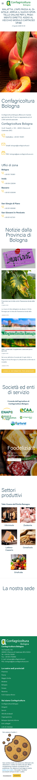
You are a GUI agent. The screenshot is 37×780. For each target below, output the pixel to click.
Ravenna (4, 691)
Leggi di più (5, 315)
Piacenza (4, 671)
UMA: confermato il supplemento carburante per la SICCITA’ (16, 350)
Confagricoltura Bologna (9, 704)
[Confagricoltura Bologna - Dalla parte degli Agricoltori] (18, 3)
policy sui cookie (7, 770)
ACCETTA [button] (17, 775)
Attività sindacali (7, 713)
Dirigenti (4, 707)
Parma (3, 675)
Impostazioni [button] (7, 775)
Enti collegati (5, 723)
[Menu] (2, 3)
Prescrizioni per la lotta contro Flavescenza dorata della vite (18, 302)
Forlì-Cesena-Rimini (8, 695)
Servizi (3, 710)
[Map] (18, 616)
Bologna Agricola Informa (10, 720)
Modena (4, 681)
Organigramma (6, 717)
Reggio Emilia (6, 678)
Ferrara (3, 688)
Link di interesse (7, 727)
